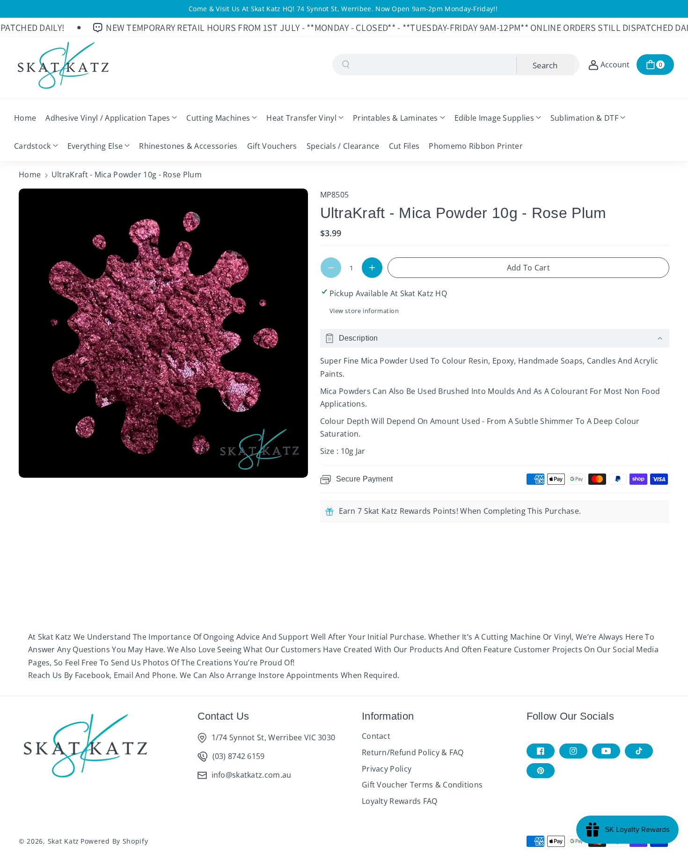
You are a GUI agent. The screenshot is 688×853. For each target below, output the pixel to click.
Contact (376, 736)
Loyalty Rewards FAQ (400, 801)
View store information (364, 310)
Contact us (223, 716)
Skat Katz (63, 841)
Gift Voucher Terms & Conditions (422, 785)
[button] (655, 64)
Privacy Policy (386, 769)
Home (30, 174)
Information (388, 716)
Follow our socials (570, 716)
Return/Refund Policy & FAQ (413, 752)
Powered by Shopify (114, 841)
